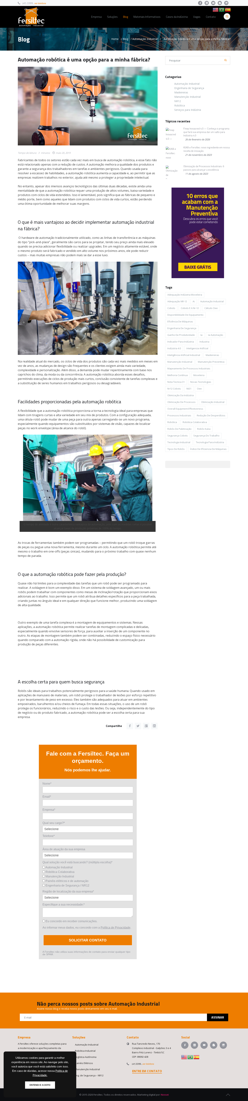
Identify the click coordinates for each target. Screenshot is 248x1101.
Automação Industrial (145, 39)
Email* (46, 796)
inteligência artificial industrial (183, 355)
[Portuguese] (222, 9)
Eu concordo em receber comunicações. (71, 921)
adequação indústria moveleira (184, 294)
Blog (125, 39)
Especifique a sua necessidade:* (63, 904)
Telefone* (48, 836)
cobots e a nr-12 (190, 308)
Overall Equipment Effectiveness (185, 408)
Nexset (165, 1094)
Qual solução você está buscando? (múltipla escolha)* (77, 862)
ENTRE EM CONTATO (147, 1071)
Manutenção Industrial (59, 876)
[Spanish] (228, 9)
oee (199, 388)
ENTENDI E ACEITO (40, 1085)
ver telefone (40, 3)
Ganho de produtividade (181, 335)
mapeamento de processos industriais (188, 368)
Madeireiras (181, 92)
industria (204, 341)
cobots (171, 308)
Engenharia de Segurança (189, 88)
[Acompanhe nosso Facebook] (200, 3)
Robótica (179, 105)
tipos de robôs (176, 449)
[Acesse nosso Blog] (220, 3)
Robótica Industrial (85, 1050)
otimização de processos (181, 402)
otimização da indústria (180, 395)
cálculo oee (211, 308)
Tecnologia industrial (178, 442)
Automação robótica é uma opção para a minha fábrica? (84, 59)
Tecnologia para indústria (210, 442)
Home (115, 39)
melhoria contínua (177, 375)
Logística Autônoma (85, 1057)
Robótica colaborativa (195, 422)
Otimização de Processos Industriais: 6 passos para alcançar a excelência (203, 168)
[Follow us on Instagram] (226, 3)
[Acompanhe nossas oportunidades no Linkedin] (207, 3)
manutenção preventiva (211, 361)
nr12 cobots (174, 388)
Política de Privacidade (115, 927)
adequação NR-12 (177, 301)
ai (194, 301)
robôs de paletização (179, 428)
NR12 (177, 101)
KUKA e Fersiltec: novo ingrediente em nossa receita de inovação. (206, 149)
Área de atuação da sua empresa (63, 849)
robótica (172, 422)
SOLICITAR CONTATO (88, 940)
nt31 (188, 388)
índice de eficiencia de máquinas (208, 449)
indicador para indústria (180, 341)
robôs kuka (203, 428)
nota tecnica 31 (176, 382)
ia (201, 335)
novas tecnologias (200, 382)
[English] (216, 9)
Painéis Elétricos (84, 1063)
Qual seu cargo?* (53, 822)
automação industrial (212, 301)
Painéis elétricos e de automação (66, 881)
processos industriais (179, 415)
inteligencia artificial (197, 348)
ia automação (215, 335)
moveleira (198, 375)
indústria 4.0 (174, 348)
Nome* (46, 783)
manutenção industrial (179, 361)
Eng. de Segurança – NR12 (89, 1075)
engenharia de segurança (181, 328)
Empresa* (48, 809)
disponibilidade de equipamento (185, 314)
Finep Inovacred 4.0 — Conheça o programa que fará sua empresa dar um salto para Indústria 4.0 (206, 132)
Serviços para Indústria (187, 110)
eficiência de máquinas (180, 321)
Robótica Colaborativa (59, 871)
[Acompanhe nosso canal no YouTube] (213, 3)
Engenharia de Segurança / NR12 (67, 885)
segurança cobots (177, 435)
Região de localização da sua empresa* (68, 891)
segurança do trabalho (206, 435)
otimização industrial (212, 402)
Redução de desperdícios (211, 415)
